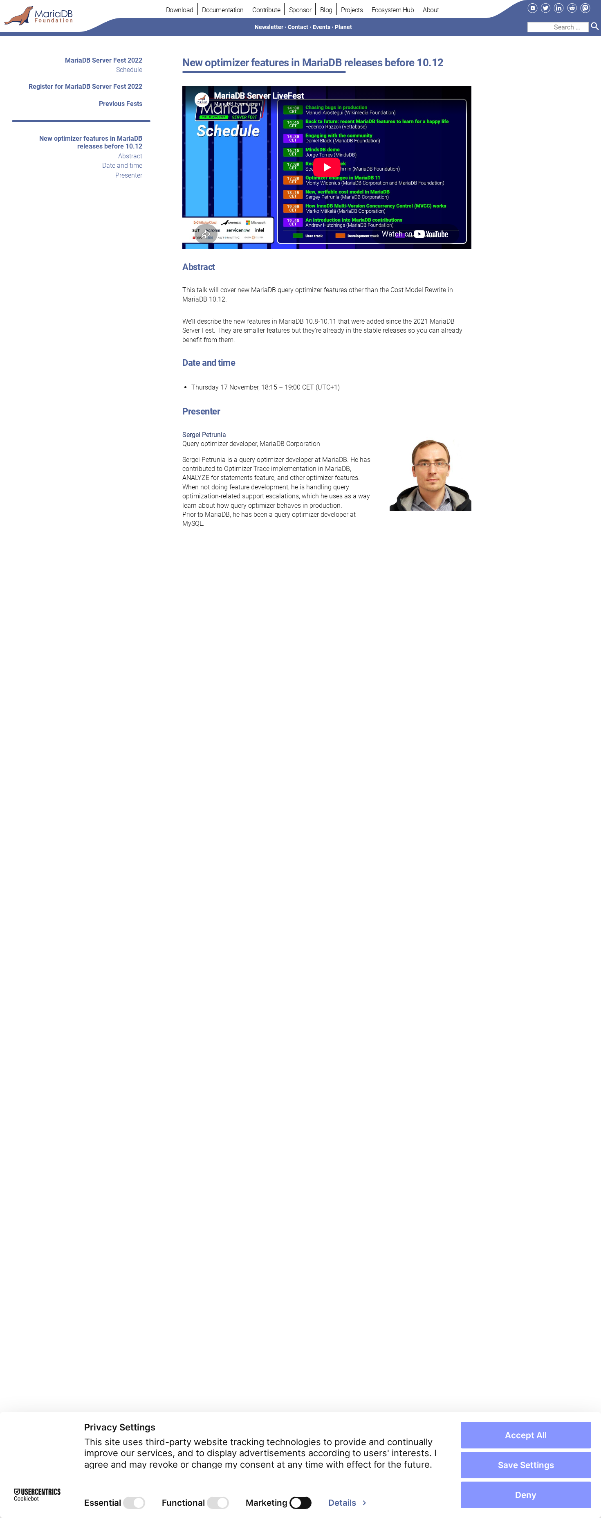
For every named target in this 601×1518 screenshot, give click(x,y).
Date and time (122, 165)
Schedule (129, 70)
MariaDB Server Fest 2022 (103, 60)
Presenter (128, 175)
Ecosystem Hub (393, 10)
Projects (352, 10)
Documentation (223, 10)
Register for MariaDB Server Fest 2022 (85, 87)
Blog (326, 10)
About (431, 10)
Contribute (266, 10)
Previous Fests (120, 104)
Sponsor (300, 10)
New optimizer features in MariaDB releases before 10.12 (90, 142)
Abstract (130, 156)
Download (179, 10)
